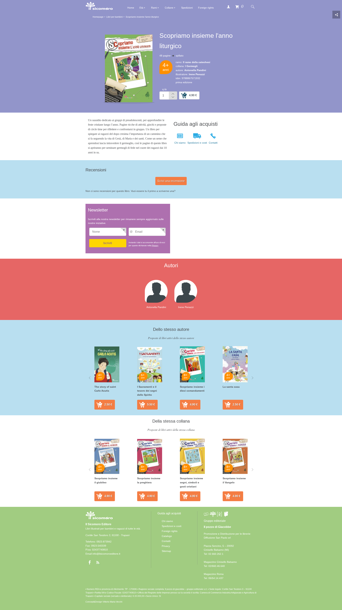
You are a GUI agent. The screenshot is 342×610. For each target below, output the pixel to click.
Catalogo (167, 536)
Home (130, 7)
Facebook (90, 562)
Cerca (252, 7)
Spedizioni (187, 7)
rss (98, 562)
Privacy (155, 245)
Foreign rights (206, 7)
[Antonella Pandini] (159, 291)
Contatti (213, 142)
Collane (169, 7)
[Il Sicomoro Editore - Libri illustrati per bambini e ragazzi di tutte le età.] (99, 5)
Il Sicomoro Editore (98, 524)
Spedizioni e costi (197, 142)
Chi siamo (180, 142)
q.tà (164, 89)
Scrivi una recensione (171, 180)
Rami (154, 7)
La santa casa (231, 386)
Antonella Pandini (156, 307)
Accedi (228, 7)
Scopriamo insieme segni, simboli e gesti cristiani (191, 482)
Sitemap (166, 551)
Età (141, 7)
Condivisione (336, 15)
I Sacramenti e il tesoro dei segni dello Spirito (147, 390)
